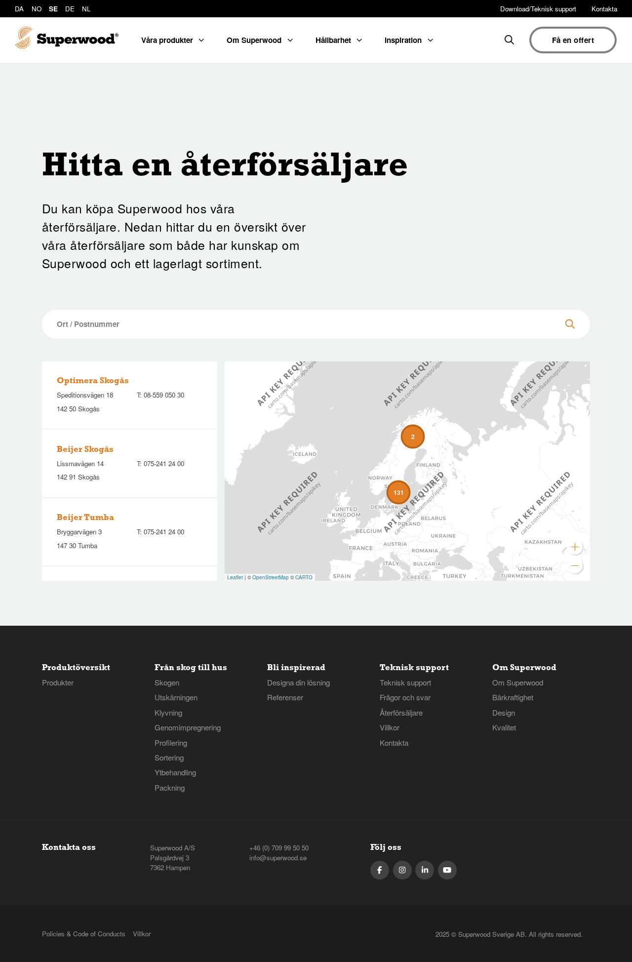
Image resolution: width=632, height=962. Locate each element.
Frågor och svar (405, 697)
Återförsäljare (401, 712)
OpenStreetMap (270, 577)
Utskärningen (176, 697)
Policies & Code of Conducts (83, 933)
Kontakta (604, 8)
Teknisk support (405, 682)
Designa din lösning (298, 682)
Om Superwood (517, 682)
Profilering (171, 742)
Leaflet (235, 577)
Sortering (169, 757)
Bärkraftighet (512, 697)
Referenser (285, 697)
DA (19, 8)
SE (53, 8)
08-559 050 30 (164, 395)
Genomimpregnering (188, 727)
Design (503, 712)
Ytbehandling (175, 772)
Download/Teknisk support (538, 8)
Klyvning (168, 712)
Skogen (167, 682)
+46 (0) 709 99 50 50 (279, 847)
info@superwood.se (278, 857)
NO (36, 8)
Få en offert (573, 40)
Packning (170, 787)
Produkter (58, 682)
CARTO (304, 577)
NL (86, 8)
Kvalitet (504, 727)
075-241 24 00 (164, 463)
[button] (412, 436)
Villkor (389, 727)
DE (70, 8)
